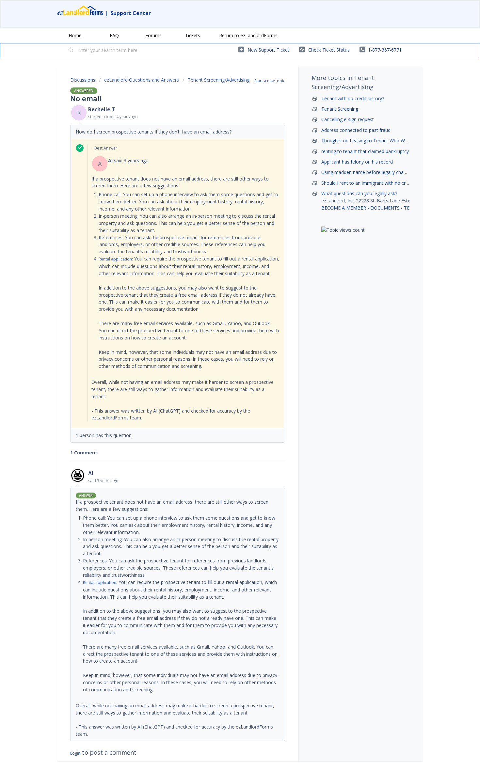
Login (75, 753)
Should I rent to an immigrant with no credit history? (376, 183)
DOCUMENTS (385, 208)
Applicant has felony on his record (357, 162)
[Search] (71, 50)
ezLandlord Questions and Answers (141, 80)
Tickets (192, 35)
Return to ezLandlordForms (248, 35)
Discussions (82, 80)
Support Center (130, 13)
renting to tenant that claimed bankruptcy (365, 151)
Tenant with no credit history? (352, 98)
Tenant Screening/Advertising (218, 80)
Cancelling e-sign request (347, 119)
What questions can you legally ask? (359, 193)
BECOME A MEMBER (343, 208)
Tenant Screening (339, 109)
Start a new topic (269, 81)
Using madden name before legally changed (367, 172)
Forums (153, 35)
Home (75, 35)
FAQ (114, 35)
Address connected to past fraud (356, 130)
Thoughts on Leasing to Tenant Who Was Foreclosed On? (382, 140)
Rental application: (116, 259)
